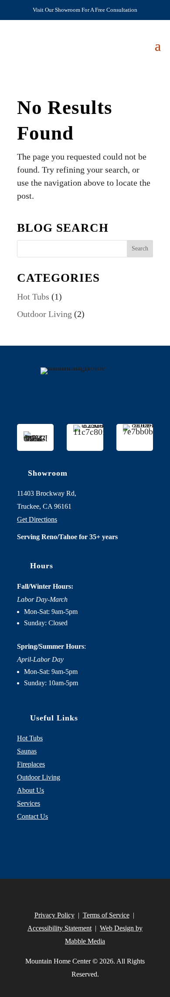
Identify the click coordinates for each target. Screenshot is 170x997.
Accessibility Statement (59, 928)
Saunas (27, 751)
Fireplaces (31, 764)
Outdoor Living (44, 314)
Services (28, 803)
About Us (30, 790)
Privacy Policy (54, 915)
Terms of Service (106, 915)
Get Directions (37, 519)
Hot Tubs (33, 296)
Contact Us (32, 816)
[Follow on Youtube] (110, 846)
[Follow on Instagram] (85, 846)
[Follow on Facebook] (59, 846)
